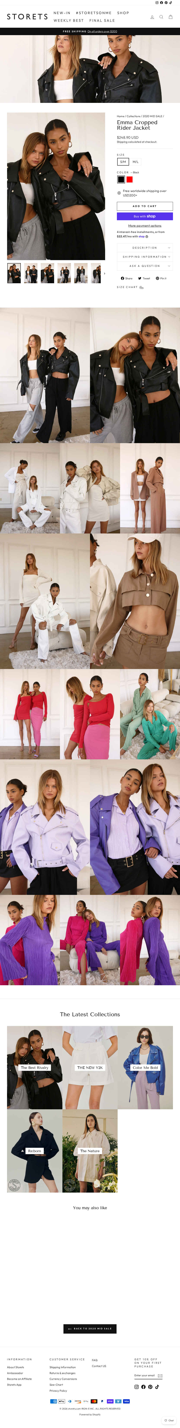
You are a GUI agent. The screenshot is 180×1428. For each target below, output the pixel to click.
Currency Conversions (63, 1379)
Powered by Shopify (89, 1414)
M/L (136, 162)
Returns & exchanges (62, 1373)
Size (121, 154)
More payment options (145, 226)
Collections (133, 116)
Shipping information (145, 256)
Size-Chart (56, 1384)
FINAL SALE (102, 20)
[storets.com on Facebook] (143, 1387)
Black (121, 179)
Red (129, 179)
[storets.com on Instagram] (136, 1387)
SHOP (123, 13)
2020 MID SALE (152, 116)
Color (128, 172)
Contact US (99, 1366)
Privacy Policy (58, 1390)
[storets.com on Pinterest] (150, 1387)
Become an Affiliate (19, 1379)
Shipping (122, 141)
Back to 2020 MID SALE (92, 1328)
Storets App (14, 1384)
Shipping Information (63, 1367)
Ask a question (145, 266)
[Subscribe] (160, 1375)
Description (145, 247)
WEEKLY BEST (69, 20)
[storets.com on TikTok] (157, 1387)
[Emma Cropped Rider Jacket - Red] (28, 1294)
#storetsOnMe (94, 13)
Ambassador (15, 1373)
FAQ (94, 1360)
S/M (123, 162)
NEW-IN (62, 13)
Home (120, 116)
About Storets (15, 1367)
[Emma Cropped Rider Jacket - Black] (24, 1294)
